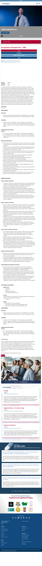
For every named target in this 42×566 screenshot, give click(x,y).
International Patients (4, 525)
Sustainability (24, 546)
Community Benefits (25, 542)
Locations (2, 538)
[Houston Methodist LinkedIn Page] (23, 521)
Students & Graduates (4, 540)
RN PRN (6, 394)
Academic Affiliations (25, 539)
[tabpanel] (21, 23)
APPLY (19, 53)
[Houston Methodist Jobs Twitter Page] (15, 521)
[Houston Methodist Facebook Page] (13, 521)
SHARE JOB (19, 56)
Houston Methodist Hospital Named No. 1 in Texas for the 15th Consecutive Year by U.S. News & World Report (20, 456)
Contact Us (23, 532)
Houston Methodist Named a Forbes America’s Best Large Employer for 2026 (21, 482)
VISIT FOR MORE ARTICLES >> (21, 494)
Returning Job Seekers (4, 532)
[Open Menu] (39, 3)
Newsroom (23, 533)
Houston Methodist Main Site (5, 524)
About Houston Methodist (25, 538)
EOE (22, 543)
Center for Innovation (25, 540)
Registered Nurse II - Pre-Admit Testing (14, 411)
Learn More (4, 36)
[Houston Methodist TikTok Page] (29, 521)
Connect (23, 529)
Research (2, 548)
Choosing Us (3, 535)
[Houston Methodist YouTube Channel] (18, 521)
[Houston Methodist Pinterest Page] (26, 521)
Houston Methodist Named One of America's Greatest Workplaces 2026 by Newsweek (21, 469)
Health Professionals (4, 546)
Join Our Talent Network (4, 533)
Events (2, 536)
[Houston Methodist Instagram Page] (21, 521)
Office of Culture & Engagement (26, 544)
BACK (19, 61)
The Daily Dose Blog (25, 531)
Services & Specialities (25, 524)
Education (2, 544)
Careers (21, 0)
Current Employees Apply (19, 58)
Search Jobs (6, 45)
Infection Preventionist (10, 428)
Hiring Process (3, 537)
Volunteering (24, 547)
